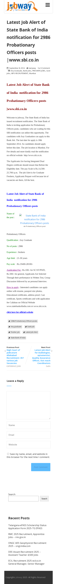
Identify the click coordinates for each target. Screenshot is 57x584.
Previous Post (15, 355)
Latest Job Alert (32, 332)
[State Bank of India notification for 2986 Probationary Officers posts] (34, 223)
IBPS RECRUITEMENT (19, 73)
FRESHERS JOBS (38, 70)
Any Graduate (16, 70)
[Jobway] (22, 11)
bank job (31, 326)
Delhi (48, 366)
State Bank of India (18, 337)
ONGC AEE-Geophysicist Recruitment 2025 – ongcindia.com (27, 544)
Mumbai (32, 73)
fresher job (15, 332)
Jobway (19, 577)
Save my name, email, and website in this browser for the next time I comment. (28, 455)
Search (11, 494)
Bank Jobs (27, 70)
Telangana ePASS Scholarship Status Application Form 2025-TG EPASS (27, 527)
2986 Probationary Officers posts (24, 321)
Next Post (41, 355)
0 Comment (45, 68)
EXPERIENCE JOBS (14, 366)
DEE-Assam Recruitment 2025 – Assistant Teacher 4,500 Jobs (24, 553)
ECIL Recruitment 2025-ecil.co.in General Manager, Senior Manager (26, 562)
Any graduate (16, 326)
